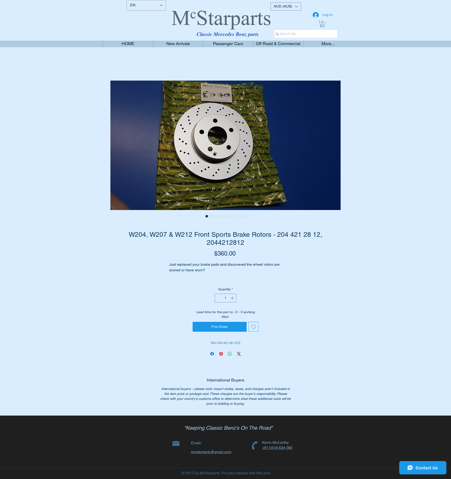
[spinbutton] (225, 304)
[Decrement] (218, 304)
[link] (322, 24)
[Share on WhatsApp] (230, 359)
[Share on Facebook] (212, 359)
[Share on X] (239, 359)
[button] (286, 6)
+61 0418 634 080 (277, 453)
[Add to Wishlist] (253, 332)
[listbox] (286, 6)
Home (115, 64)
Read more (177, 282)
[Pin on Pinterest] (221, 359)
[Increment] (233, 304)
